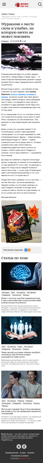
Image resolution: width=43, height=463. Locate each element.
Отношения (6, 403)
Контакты (30, 452)
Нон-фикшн (31, 292)
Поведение (6, 295)
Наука (20, 347)
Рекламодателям (11, 452)
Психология (16, 295)
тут (11, 440)
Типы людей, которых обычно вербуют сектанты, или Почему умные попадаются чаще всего (20, 354)
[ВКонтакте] (26, 250)
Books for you (25, 458)
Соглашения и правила (20, 455)
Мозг (13, 292)
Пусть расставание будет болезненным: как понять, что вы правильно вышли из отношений (21, 411)
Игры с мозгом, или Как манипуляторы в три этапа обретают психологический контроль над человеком (21, 300)
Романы (12, 14)
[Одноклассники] (29, 250)
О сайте (23, 452)
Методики (5, 292)
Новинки (21, 401)
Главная (4, 14)
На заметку (21, 292)
